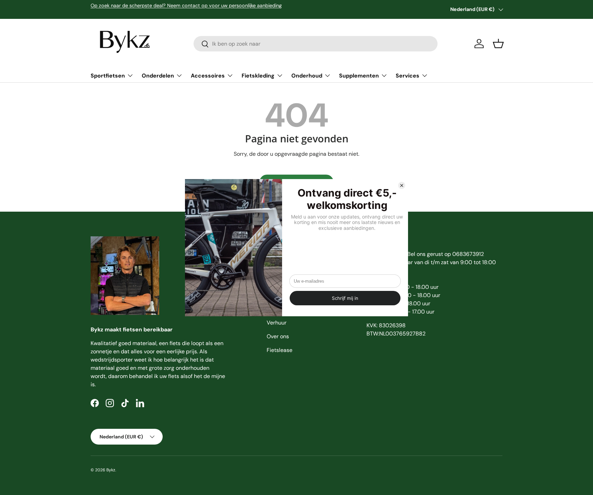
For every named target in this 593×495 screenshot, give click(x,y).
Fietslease (279, 350)
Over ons (278, 336)
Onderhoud (306, 75)
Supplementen (359, 75)
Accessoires (208, 75)
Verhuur (277, 322)
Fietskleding (258, 75)
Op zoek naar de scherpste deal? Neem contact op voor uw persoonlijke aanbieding (186, 5)
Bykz (110, 470)
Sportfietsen (108, 75)
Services (407, 75)
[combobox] (316, 43)
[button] (498, 43)
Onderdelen (158, 75)
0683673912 (468, 254)
